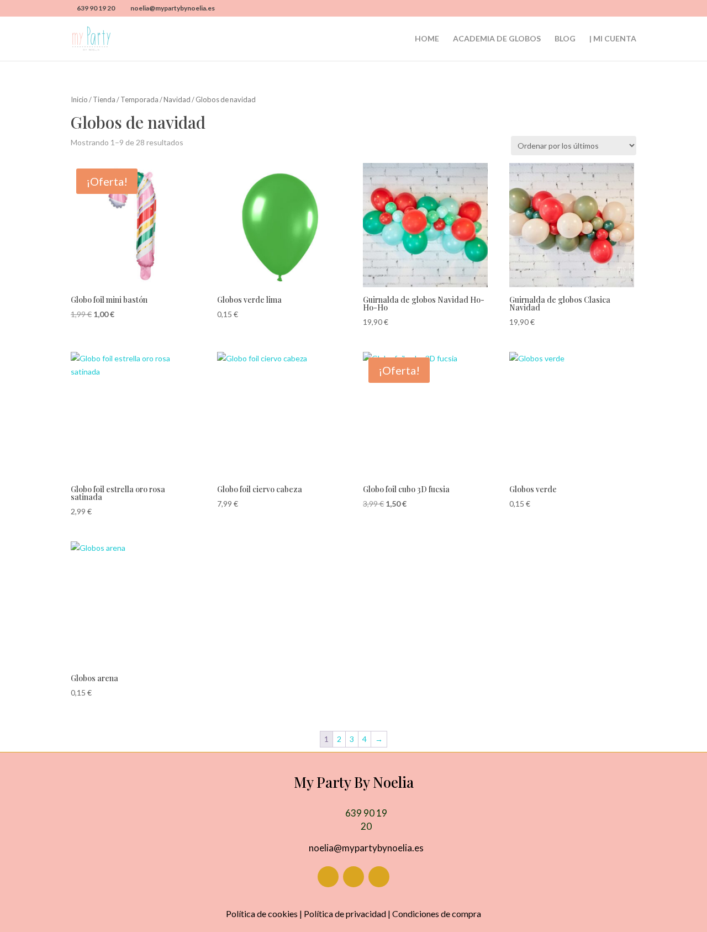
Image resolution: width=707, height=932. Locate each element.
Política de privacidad (345, 913)
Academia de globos (497, 39)
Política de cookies (262, 913)
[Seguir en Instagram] (353, 876)
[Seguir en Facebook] (328, 876)
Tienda (104, 99)
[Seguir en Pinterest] (378, 876)
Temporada (139, 99)
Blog (565, 39)
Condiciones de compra (436, 913)
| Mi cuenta (612, 39)
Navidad (177, 99)
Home (427, 39)
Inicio (79, 99)
